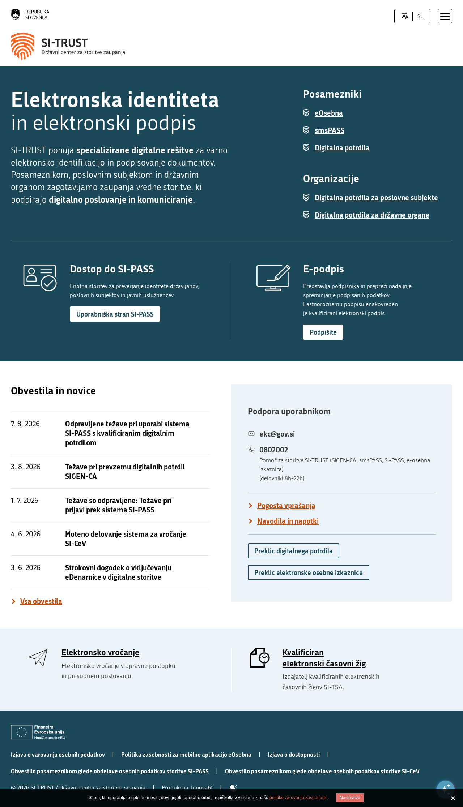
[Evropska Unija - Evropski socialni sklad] (38, 732)
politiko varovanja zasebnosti (298, 797)
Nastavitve (350, 797)
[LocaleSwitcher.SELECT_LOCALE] (405, 16)
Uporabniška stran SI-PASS (115, 314)
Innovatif (202, 787)
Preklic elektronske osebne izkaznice (308, 572)
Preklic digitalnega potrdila (293, 550)
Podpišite (323, 332)
